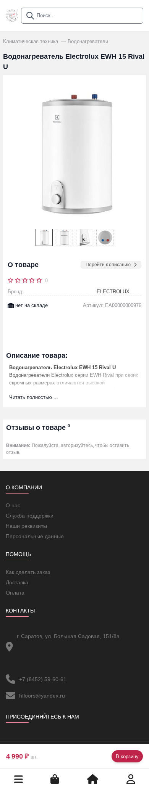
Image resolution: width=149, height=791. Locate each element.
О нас (13, 505)
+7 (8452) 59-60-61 (42, 679)
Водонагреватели (88, 41)
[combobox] (82, 16)
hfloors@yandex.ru (42, 696)
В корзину (127, 756)
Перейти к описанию (108, 264)
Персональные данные (35, 536)
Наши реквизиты (26, 526)
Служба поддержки (29, 516)
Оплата (15, 593)
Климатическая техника (31, 41)
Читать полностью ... (33, 397)
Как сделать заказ (28, 572)
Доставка (17, 582)
